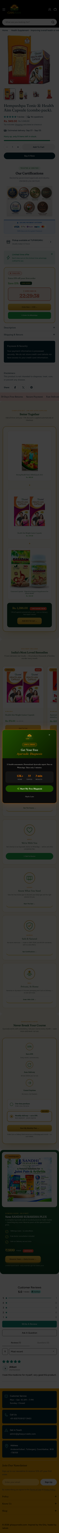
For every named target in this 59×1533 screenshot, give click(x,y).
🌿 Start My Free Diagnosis (29, 788)
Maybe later (29, 796)
